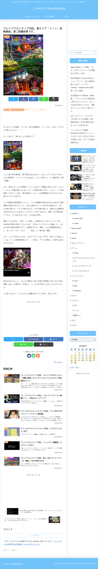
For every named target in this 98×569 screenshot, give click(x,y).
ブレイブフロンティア (18, 109)
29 (75, 362)
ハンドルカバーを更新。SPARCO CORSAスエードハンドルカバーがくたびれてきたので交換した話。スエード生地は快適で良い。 (83, 136)
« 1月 (72, 367)
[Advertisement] (33, 117)
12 (90, 355)
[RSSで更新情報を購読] (38, 356)
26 (90, 360)
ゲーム (7, 109)
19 (90, 358)
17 (83, 358)
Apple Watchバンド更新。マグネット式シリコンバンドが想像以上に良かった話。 (83, 70)
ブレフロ (45, 109)
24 (83, 360)
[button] (54, 99)
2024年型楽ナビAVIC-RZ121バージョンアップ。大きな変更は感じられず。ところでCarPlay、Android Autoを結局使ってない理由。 (83, 84)
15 (75, 358)
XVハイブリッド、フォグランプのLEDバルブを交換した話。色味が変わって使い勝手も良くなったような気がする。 (83, 120)
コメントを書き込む (33, 535)
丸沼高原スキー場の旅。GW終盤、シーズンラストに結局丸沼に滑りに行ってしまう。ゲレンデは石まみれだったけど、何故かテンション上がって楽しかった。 (83, 103)
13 (94, 355)
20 (94, 358)
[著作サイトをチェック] (29, 356)
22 (75, 360)
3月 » (77, 367)
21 (71, 360)
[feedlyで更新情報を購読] (33, 356)
